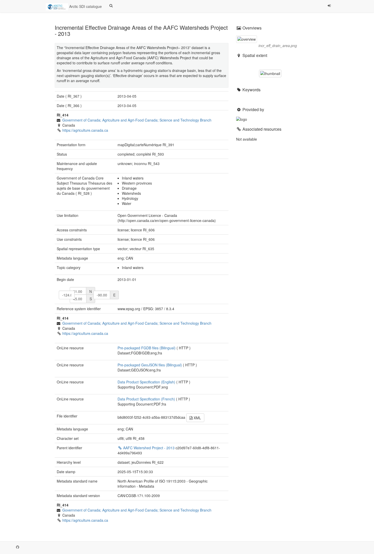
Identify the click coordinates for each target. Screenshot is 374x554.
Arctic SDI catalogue (85, 6)
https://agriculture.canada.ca (85, 130)
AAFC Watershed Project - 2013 (149, 447)
